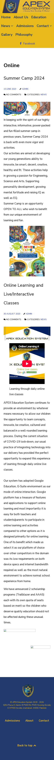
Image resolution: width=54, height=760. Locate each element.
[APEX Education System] (27, 6)
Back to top (25, 745)
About (29, 721)
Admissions (12, 721)
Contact (44, 721)
